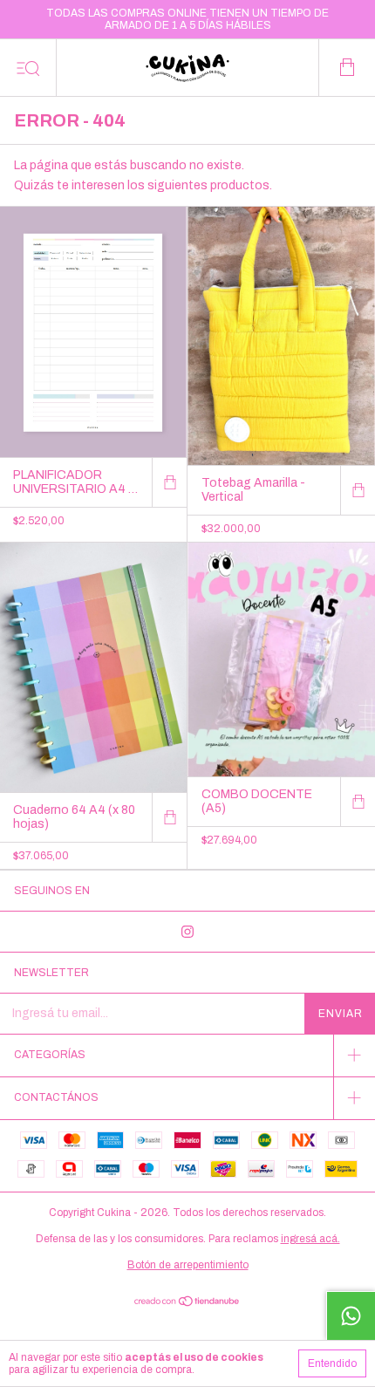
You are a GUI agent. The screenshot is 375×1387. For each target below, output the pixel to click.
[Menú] (28, 67)
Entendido (332, 1363)
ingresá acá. (310, 1239)
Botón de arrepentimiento (188, 1265)
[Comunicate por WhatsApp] (350, 1315)
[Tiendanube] (187, 1302)
